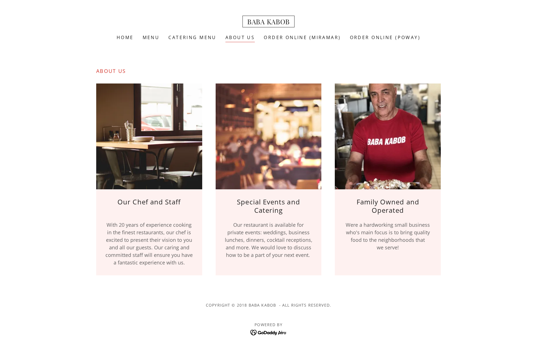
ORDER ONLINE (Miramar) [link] (302, 37)
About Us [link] (240, 37)
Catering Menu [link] (192, 37)
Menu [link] (151, 37)
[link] (268, 22)
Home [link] (125, 37)
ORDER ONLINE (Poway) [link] (385, 37)
